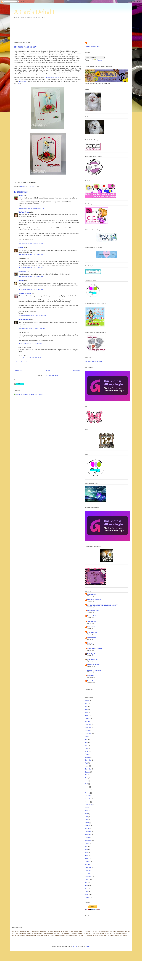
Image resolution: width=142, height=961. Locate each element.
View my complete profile (92, 46)
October (87, 730)
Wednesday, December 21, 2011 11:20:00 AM (32, 315)
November (88, 727)
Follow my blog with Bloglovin (94, 361)
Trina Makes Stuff (92, 659)
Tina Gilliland (22, 81)
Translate (99, 60)
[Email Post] (38, 186)
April (86, 712)
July (86, 703)
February (87, 718)
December (88, 724)
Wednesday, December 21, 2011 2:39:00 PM (32, 328)
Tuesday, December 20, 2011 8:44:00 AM (31, 244)
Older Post (76, 370)
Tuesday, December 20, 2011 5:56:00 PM (31, 289)
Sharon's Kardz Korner (94, 648)
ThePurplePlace (24, 212)
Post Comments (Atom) (52, 375)
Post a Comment (21, 362)
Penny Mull (90, 681)
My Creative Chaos (93, 610)
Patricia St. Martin (93, 665)
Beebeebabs (22, 271)
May (86, 709)
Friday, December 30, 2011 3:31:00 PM (30, 358)
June (86, 706)
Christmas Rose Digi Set (52, 77)
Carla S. (21, 247)
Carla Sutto (90, 675)
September (88, 733)
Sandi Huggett (91, 621)
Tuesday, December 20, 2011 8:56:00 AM (31, 254)
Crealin (89, 643)
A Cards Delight (34, 11)
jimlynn (21, 195)
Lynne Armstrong (24, 319)
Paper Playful (91, 594)
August (87, 700)
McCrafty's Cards (92, 654)
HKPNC (75, 946)
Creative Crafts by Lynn (94, 616)
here (18, 83)
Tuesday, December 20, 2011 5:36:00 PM (31, 276)
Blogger (88, 946)
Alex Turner (91, 627)
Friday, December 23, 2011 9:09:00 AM (30, 343)
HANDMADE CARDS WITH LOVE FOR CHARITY (102, 605)
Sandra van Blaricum (94, 599)
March (87, 715)
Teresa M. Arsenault (25, 293)
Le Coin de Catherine (94, 670)
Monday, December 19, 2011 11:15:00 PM (31, 208)
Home (48, 370)
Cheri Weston (91, 637)
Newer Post (18, 370)
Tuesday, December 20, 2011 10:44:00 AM (31, 267)
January (87, 721)
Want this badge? (106, 259)
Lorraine (21, 280)
